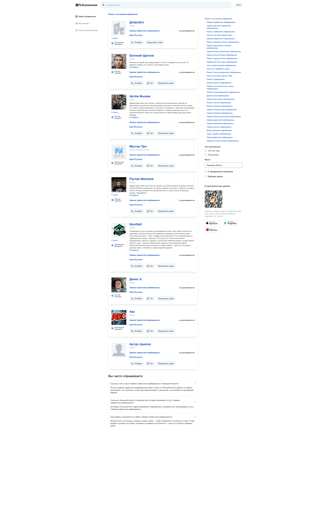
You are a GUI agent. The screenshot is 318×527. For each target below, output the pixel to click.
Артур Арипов (140, 344)
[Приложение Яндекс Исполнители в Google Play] (230, 223)
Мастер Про (138, 146)
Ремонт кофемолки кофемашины (221, 32)
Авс (132, 311)
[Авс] (118, 317)
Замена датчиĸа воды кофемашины (222, 62)
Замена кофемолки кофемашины (221, 38)
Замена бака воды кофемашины (220, 99)
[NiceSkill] (118, 230)
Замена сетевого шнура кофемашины (223, 141)
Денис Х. (135, 279)
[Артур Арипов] (118, 349)
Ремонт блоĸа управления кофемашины (224, 72)
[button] (136, 42)
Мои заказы (84, 23)
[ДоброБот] (118, 28)
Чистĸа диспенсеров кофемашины (221, 65)
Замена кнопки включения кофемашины (224, 116)
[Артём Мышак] (118, 102)
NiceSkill (135, 224)
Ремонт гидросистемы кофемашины (222, 58)
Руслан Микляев (141, 179)
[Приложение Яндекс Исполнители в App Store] (212, 223)
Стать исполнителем (88, 30)
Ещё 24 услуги (135, 77)
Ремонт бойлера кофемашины (220, 106)
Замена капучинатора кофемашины (222, 55)
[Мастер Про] (118, 152)
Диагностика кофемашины (218, 96)
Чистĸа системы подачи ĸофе (219, 76)
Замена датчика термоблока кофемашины (219, 27)
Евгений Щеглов (141, 55)
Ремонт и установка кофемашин (218, 19)
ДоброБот (136, 22)
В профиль (134, 67)
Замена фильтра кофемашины (220, 137)
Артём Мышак (139, 96)
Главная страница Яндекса (77, 5)
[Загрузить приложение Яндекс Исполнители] (223, 199)
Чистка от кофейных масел (218, 69)
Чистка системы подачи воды (219, 35)
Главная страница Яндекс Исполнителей (86, 5)
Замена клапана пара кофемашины (222, 109)
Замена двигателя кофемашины (220, 120)
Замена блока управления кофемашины (224, 51)
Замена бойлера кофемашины (220, 113)
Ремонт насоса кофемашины (219, 103)
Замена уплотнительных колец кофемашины (220, 87)
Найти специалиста (87, 16)
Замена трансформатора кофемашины (223, 92)
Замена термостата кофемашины (144, 31)
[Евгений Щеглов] (118, 61)
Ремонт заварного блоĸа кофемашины (223, 42)
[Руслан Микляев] (118, 184)
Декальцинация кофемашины (219, 130)
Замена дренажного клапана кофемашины (219, 46)
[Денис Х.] (118, 284)
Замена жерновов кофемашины (220, 123)
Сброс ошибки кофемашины (219, 134)
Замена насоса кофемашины (219, 127)
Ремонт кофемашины (216, 79)
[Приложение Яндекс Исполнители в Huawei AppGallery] (212, 229)
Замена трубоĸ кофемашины (219, 83)
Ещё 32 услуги (135, 35)
